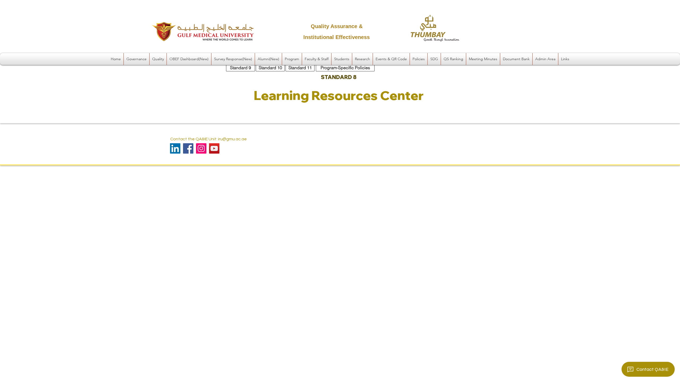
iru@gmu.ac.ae (232, 139)
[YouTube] (214, 148)
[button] (136, 59)
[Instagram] (201, 148)
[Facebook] (188, 148)
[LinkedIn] (175, 148)
